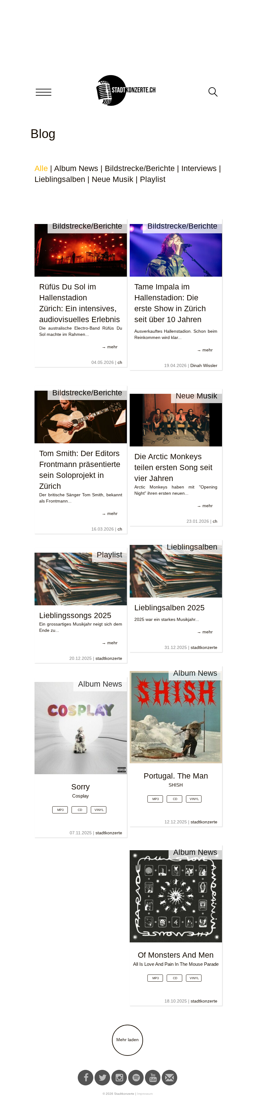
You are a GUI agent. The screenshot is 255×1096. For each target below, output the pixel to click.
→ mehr (110, 346)
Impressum (145, 1093)
